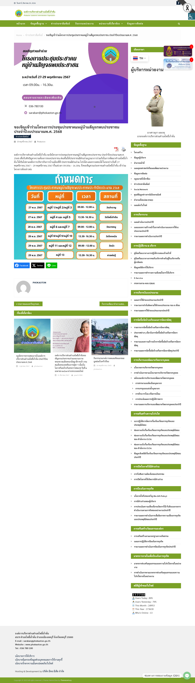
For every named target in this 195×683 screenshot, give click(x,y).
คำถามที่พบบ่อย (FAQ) (143, 200)
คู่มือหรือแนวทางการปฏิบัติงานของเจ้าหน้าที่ (152, 253)
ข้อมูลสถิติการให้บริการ (143, 267)
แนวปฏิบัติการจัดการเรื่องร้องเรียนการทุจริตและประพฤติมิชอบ (154, 423)
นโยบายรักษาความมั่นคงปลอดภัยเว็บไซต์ (34, 663)
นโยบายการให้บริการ (25, 655)
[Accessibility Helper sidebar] (191, 16)
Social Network (141, 189)
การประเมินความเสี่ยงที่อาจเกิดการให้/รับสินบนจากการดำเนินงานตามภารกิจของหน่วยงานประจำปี (157, 508)
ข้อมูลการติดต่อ (135, 23)
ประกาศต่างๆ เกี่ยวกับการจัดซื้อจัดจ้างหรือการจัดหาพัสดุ (156, 334)
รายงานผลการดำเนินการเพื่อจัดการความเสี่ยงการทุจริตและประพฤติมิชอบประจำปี (157, 517)
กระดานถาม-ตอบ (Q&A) (144, 283)
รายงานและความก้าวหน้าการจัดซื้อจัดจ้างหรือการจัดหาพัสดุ (157, 343)
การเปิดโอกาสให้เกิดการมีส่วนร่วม (148, 479)
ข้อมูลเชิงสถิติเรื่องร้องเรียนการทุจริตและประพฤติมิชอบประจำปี (157, 455)
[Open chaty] (187, 675)
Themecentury (66, 680)
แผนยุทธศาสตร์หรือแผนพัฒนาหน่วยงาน (151, 168)
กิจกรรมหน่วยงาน (84, 23)
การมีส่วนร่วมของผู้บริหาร (145, 501)
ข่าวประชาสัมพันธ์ (60, 23)
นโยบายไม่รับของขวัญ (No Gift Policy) (150, 496)
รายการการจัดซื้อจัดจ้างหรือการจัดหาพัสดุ (151, 327)
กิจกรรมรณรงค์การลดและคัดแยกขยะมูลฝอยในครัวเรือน (109, 360)
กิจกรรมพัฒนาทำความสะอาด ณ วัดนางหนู (115, 304)
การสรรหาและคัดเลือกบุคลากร (148, 383)
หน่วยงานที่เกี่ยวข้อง (109, 23)
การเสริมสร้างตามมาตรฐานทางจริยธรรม (151, 536)
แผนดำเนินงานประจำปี (144, 222)
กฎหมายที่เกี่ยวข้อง (142, 178)
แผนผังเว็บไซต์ (140, 205)
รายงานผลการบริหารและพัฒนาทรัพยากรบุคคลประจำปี (157, 404)
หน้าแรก (21, 23)
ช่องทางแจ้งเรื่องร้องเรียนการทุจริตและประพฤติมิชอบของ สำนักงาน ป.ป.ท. (156, 446)
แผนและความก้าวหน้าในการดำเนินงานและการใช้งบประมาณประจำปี (156, 229)
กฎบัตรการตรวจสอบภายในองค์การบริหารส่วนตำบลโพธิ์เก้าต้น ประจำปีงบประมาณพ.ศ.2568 (32, 358)
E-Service (138, 278)
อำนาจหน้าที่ (139, 163)
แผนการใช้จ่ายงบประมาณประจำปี (148, 300)
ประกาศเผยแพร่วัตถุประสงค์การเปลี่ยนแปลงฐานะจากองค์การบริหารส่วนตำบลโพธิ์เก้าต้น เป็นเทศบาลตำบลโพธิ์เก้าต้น (30, 304)
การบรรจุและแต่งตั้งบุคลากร (147, 388)
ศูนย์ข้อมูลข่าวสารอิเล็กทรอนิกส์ (147, 194)
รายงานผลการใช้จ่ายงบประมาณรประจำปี (151, 310)
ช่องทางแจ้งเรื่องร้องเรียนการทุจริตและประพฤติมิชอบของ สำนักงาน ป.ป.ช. (156, 437)
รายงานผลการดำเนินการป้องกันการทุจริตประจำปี (155, 546)
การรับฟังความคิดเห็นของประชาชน (149, 474)
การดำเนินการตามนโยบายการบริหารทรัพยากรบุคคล (156, 372)
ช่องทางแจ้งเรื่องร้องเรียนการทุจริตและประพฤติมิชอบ (156, 430)
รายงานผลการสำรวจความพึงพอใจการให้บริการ (154, 272)
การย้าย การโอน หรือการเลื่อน (147, 393)
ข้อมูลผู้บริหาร (140, 157)
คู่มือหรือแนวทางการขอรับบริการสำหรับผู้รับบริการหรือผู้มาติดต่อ (157, 260)
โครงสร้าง (138, 152)
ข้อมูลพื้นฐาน (37, 23)
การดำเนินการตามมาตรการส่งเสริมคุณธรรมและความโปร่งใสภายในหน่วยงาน (157, 574)
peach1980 (78, 375)
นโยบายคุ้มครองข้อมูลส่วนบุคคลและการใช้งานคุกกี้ (38, 659)
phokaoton (41, 141)
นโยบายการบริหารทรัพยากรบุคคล (148, 367)
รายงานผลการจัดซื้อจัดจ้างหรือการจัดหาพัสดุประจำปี (156, 350)
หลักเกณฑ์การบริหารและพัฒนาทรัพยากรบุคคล (154, 378)
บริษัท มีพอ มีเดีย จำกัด (53, 671)
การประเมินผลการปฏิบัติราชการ (149, 399)
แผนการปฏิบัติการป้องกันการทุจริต (148, 541)
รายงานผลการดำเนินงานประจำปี (148, 236)
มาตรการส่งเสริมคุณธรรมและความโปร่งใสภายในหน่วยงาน (157, 565)
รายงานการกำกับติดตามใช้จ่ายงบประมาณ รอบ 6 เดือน (157, 305)
